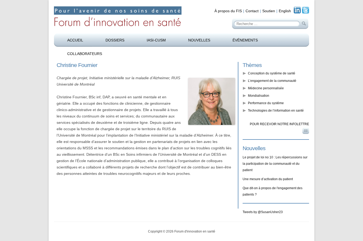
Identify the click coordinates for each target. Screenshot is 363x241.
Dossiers (114, 40)
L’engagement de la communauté (272, 81)
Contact (252, 11)
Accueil (75, 40)
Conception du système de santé (271, 73)
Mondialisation (258, 96)
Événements (245, 40)
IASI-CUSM (156, 40)
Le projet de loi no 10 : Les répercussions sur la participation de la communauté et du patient (275, 163)
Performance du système (266, 103)
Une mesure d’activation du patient (268, 179)
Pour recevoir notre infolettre (279, 124)
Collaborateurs (84, 54)
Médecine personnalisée (266, 88)
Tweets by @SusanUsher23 (263, 212)
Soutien (268, 11)
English (285, 11)
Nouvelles (199, 40)
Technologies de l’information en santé (276, 110)
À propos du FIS (228, 11)
